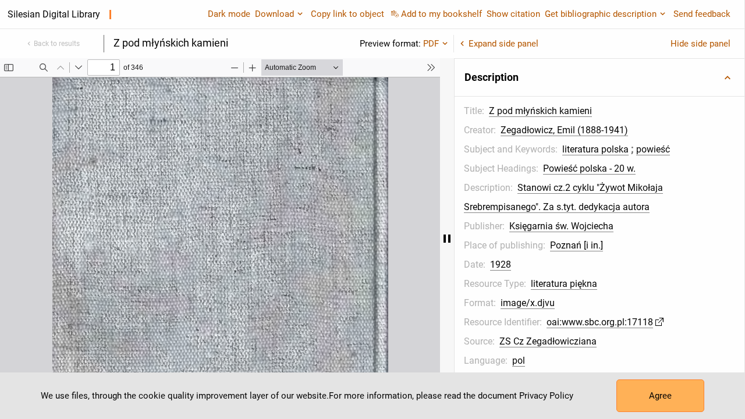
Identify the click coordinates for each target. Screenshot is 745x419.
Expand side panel (503, 43)
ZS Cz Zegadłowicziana (548, 341)
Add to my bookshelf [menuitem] (441, 14)
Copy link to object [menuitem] (347, 14)
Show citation (513, 14)
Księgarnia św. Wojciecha (561, 226)
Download (274, 14)
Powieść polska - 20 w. (589, 168)
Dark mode (229, 14)
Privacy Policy (546, 395)
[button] (599, 77)
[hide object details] (447, 238)
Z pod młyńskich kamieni (540, 110)
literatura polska (595, 149)
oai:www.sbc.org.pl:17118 (600, 322)
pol (518, 360)
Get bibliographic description (601, 14)
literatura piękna (564, 283)
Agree (660, 395)
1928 (500, 264)
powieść (653, 149)
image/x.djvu (528, 302)
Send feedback (701, 14)
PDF (431, 43)
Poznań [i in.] (576, 245)
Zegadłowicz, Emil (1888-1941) (564, 130)
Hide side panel (700, 43)
